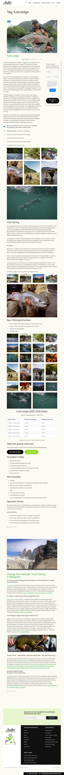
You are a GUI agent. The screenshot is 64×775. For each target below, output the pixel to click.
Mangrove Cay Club (50, 739)
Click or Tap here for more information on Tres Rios (37, 593)
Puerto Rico (48, 746)
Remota (9, 676)
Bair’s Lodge (48, 737)
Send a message (31, 452)
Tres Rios (9, 585)
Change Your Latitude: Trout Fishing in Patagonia (26, 575)
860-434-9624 (33, 773)
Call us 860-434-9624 (52, 100)
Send (52, 90)
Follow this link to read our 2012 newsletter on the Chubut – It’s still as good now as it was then (31, 665)
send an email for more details (23, 612)
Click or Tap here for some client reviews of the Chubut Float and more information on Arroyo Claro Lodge (30, 667)
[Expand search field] (26, 3)
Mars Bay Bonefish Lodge (51, 742)
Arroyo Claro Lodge (22, 660)
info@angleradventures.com (51, 773)
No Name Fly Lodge (49, 744)
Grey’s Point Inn (49, 730)
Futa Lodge (13, 55)
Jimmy (58, 767)
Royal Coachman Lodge (51, 735)
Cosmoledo (48, 733)
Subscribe (52, 717)
